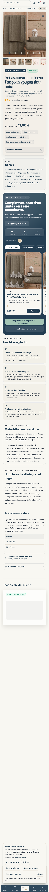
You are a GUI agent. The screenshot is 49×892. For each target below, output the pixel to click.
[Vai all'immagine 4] (27, 53)
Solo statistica (13, 868)
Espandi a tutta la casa (23, 329)
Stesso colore (28, 247)
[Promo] (39, 2)
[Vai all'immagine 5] (33, 53)
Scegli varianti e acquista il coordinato (23, 322)
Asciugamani (15, 8)
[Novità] (34, 2)
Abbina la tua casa (14, 150)
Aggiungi (34, 311)
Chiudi (40, 874)
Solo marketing (31, 868)
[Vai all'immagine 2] (15, 53)
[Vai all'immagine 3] (21, 53)
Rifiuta (26, 862)
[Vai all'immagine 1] (9, 53)
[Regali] (44, 2)
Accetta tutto (12, 862)
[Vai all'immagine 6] (39, 53)
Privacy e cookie (13, 874)
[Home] (25, 888)
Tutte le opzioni (12, 247)
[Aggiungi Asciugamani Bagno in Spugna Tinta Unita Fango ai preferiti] (43, 16)
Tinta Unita (30, 8)
